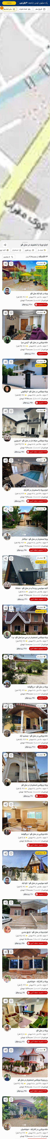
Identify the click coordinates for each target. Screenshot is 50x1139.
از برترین (6, 257)
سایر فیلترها (7, 9)
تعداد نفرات (23, 9)
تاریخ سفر (38, 9)
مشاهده (9, 3)
